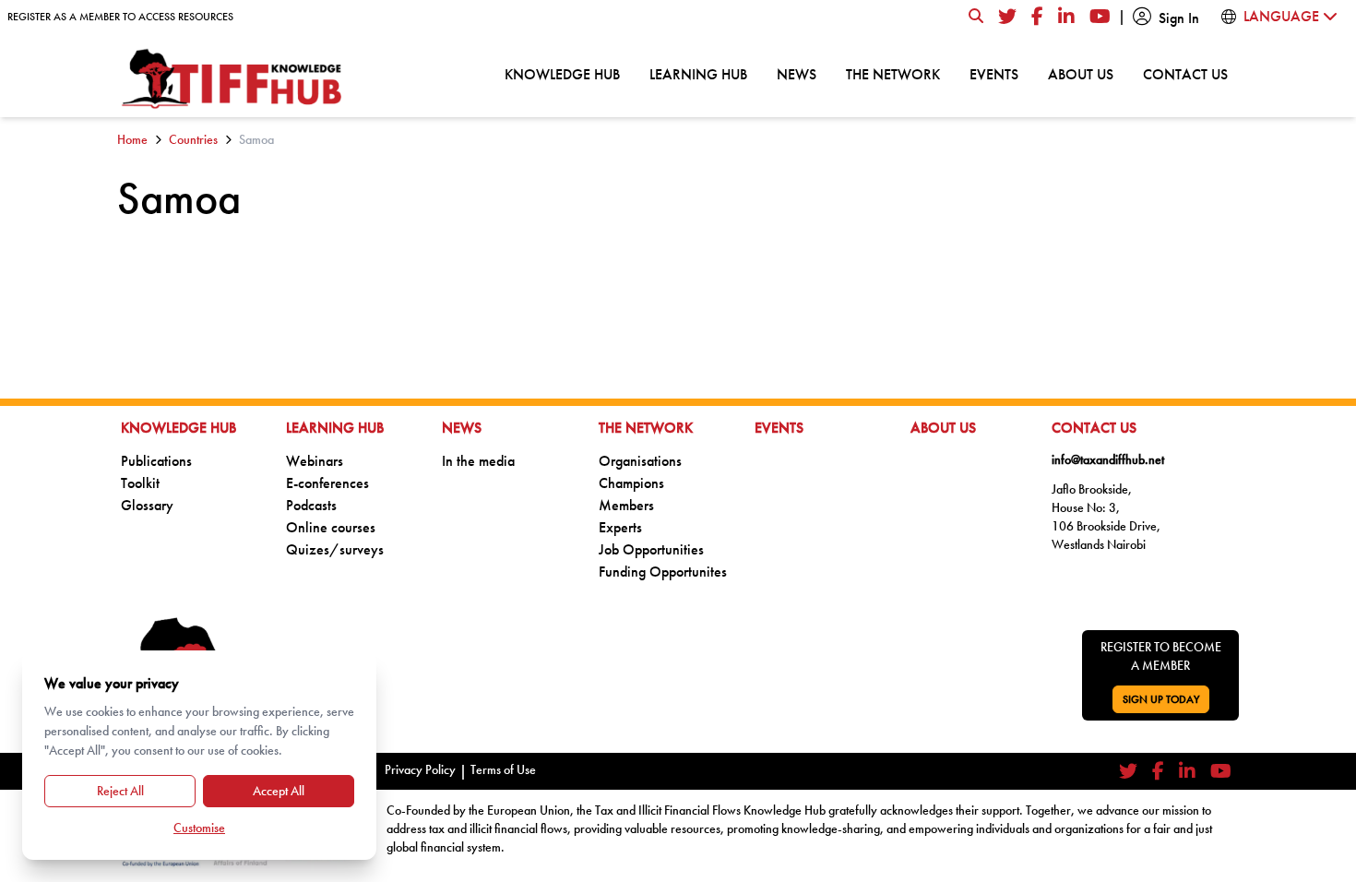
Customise (199, 827)
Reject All (120, 790)
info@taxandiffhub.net (1108, 459)
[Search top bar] (976, 17)
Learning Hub (698, 74)
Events (993, 74)
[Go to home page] (232, 78)
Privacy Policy (420, 769)
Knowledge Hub (562, 74)
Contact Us (1185, 74)
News (796, 74)
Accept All (278, 790)
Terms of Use (503, 769)
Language (1283, 16)
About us (1080, 74)
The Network (893, 74)
